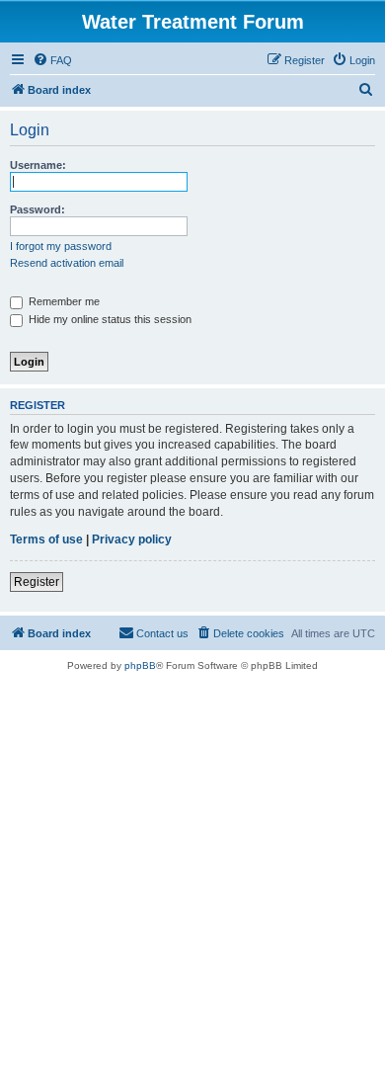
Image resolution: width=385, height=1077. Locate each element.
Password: (37, 209)
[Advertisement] (192, 874)
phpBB (140, 665)
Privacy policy (132, 539)
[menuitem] (52, 60)
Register (36, 582)
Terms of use (46, 539)
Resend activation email (66, 263)
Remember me (63, 301)
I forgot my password (61, 246)
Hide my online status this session (109, 319)
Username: (38, 165)
